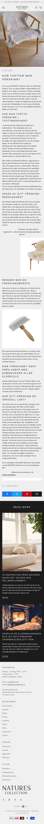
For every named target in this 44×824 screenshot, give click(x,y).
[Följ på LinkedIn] (21, 800)
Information (6, 780)
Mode (4, 728)
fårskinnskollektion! (9, 475)
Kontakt (5, 750)
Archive (5, 735)
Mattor (4, 724)
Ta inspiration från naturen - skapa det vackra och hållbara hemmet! (22, 578)
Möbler (4, 713)
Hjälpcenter (6, 754)
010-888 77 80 (13, 682)
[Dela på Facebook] (7, 494)
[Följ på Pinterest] (15, 800)
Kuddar (4, 717)
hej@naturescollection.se (16, 684)
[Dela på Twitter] (17, 494)
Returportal (6, 746)
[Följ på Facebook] (3, 800)
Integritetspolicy (7, 772)
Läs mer (5, 597)
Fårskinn (5, 709)
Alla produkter (7, 706)
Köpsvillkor (6, 768)
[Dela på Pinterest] (27, 494)
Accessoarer (6, 732)
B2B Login (6, 757)
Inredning (5, 720)
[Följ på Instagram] (9, 800)
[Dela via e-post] (37, 494)
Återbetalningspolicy (9, 776)
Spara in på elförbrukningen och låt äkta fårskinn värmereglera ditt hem (21, 636)
